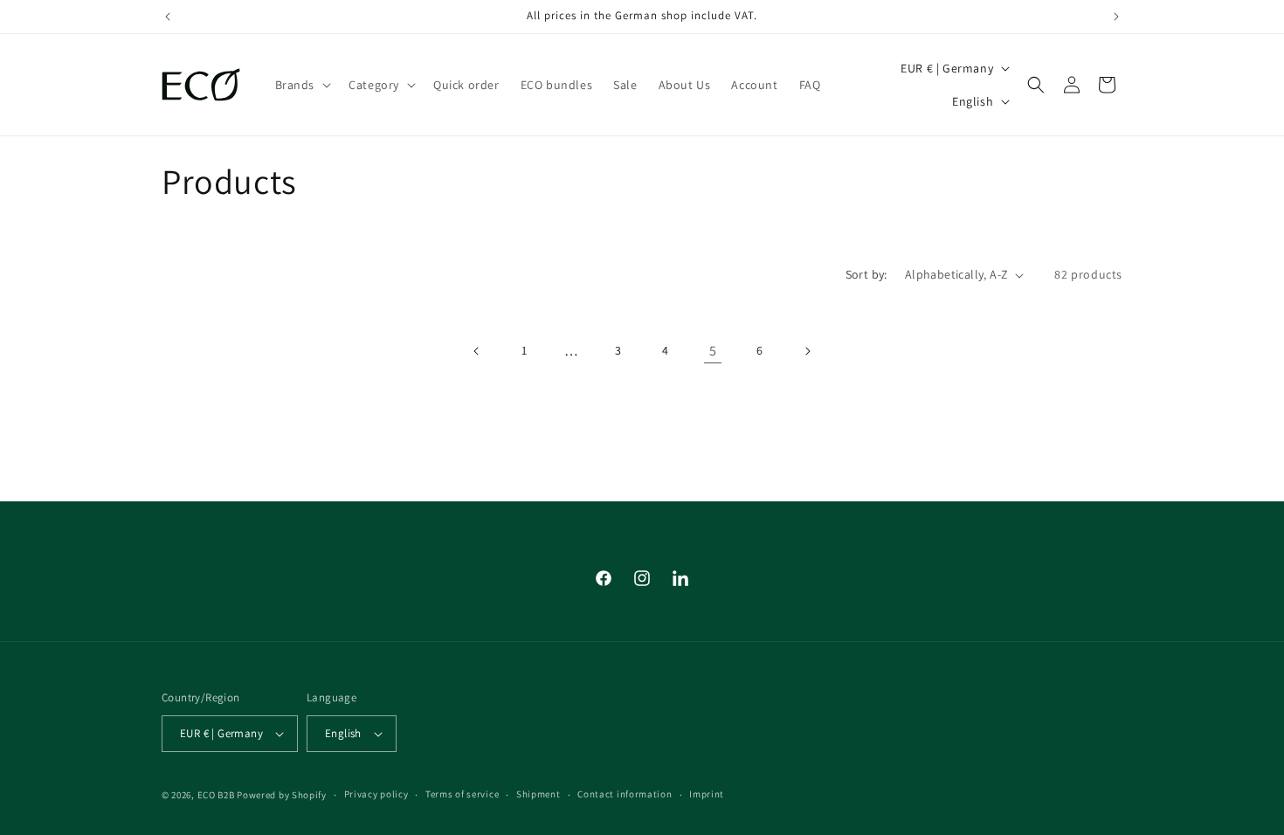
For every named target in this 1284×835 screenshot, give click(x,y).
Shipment (538, 794)
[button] (302, 84)
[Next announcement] (1116, 16)
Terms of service (462, 794)
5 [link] (713, 351)
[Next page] (807, 351)
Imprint (706, 794)
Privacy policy (376, 794)
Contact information (624, 794)
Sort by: (866, 274)
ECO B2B (216, 795)
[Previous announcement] (167, 16)
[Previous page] (477, 351)
